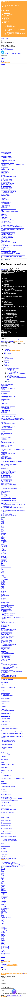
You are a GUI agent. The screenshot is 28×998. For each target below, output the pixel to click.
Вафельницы (4, 167)
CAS (2, 879)
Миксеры (3, 214)
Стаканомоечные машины (8, 232)
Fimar (2, 889)
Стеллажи (3, 198)
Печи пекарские (5, 221)
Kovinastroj (4, 909)
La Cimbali (3, 911)
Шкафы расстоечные (6, 797)
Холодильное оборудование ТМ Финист (12, 866)
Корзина (6, 301)
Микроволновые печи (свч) (8, 687)
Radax (2, 925)
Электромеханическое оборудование (11, 211)
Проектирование (8, 14)
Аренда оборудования (13, 32)
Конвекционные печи (6, 154)
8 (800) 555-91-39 (5, 48)
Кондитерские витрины (7, 184)
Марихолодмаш (5, 947)
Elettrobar (3, 883)
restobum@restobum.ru (7, 49)
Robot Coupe (4, 930)
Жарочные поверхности (7, 169)
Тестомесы (4, 207)
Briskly (2, 878)
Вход (5, 6)
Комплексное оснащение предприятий (13, 24)
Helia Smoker (4, 896)
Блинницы (3, 165)
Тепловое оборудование (10, 320)
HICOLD (3, 893)
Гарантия (6, 15)
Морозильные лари (6, 186)
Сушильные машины (6, 236)
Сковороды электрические (8, 160)
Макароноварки (5, 172)
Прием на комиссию (12, 28)
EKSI (2, 882)
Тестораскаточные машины (8, 209)
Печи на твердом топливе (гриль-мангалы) (12, 164)
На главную (4, 269)
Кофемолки (4, 240)
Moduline (3, 916)
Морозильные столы (6, 187)
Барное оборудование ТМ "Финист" (10, 253)
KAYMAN (3, 907)
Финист (3, 954)
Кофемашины (4, 238)
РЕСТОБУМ (4, 332)
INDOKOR (3, 901)
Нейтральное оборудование (11, 313)
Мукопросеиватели (6, 202)
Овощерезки (4, 217)
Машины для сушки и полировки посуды (12, 226)
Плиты (2, 161)
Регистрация (7, 7)
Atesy (2, 874)
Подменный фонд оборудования (16, 29)
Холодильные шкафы (7, 177)
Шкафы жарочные (6, 794)
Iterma (2, 905)
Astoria (2, 873)
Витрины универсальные (8, 183)
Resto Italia (4, 928)
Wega (2, 943)
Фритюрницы (4, 159)
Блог (8, 34)
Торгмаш (3, 951)
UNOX (2, 938)
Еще (5, 22)
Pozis (2, 923)
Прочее (3, 244)
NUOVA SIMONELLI (6, 917)
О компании (7, 13)
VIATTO (3, 939)
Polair (2, 921)
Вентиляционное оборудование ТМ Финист (13, 865)
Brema (2, 877)
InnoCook (3, 904)
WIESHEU (3, 942)
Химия (2, 249)
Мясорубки (4, 215)
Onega (2, 920)
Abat (2, 870)
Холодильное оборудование (11, 324)
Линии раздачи (5, 247)
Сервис (6, 17)
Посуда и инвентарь (6, 749)
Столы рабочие (5, 199)
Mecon (2, 915)
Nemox (2, 919)
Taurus (2, 936)
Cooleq (2, 881)
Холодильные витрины (7, 180)
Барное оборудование (7, 237)
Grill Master (4, 892)
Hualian (3, 898)
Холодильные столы (6, 179)
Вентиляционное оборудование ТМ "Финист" (13, 255)
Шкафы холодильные (7, 833)
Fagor (2, 886)
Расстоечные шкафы (6, 157)
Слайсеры (3, 218)
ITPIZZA (3, 902)
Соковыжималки (5, 241)
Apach (2, 871)
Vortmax (3, 940)
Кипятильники (4, 171)
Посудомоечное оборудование (9, 225)
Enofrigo (3, 885)
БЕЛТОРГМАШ (5, 946)
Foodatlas (3, 890)
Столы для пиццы (5, 206)
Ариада (3, 944)
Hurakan (3, 900)
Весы (2, 213)
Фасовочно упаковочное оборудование (11, 245)
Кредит (5, 19)
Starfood (3, 935)
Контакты (6, 21)
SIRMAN (3, 932)
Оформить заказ (8, 304)
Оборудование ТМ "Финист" (8, 252)
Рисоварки (4, 173)
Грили (2, 168)
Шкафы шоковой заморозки (8, 190)
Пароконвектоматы (6, 153)
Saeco (2, 934)
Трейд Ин (9, 30)
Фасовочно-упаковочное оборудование (14, 321)
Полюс (2, 950)
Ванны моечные (5, 194)
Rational (3, 927)
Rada (2, 924)
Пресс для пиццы (5, 205)
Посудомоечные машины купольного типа (12, 228)
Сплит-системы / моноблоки (8, 191)
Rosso (2, 931)
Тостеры (3, 175)
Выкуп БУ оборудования (13, 26)
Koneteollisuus (5, 908)
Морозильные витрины (7, 188)
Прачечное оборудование (8, 233)
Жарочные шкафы (6, 156)
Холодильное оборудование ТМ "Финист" (12, 256)
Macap (2, 913)
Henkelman (4, 897)
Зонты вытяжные (5, 195)
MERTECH (4, 912)
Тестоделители (5, 224)
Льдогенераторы (5, 182)
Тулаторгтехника (5, 953)
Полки (2, 196)
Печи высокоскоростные (7, 163)
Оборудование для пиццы (11, 314)
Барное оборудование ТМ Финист (10, 863)
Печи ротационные (6, 222)
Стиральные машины (7, 234)
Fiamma (3, 888)
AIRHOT (3, 869)
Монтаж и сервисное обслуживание (16, 33)
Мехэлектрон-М (5, 948)
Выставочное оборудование (8, 251)
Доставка (6, 18)
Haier (2, 894)
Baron (2, 875)
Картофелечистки (5, 846)
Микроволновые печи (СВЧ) (8, 242)
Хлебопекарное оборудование (9, 219)
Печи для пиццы (5, 203)
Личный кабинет (8, 302)
